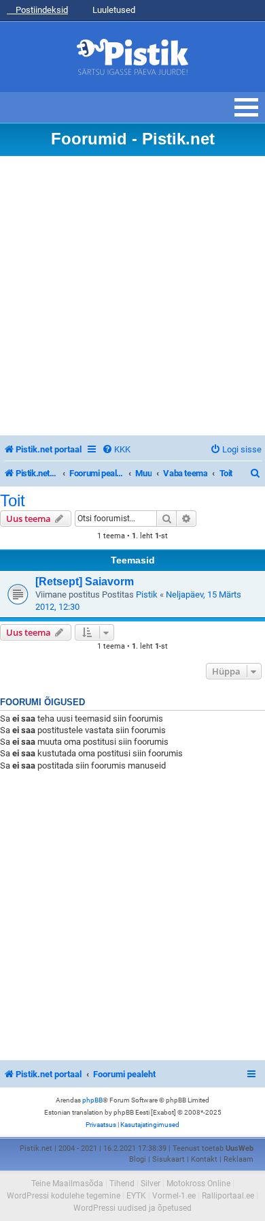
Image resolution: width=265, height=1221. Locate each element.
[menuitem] (116, 449)
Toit (12, 501)
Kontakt (204, 1159)
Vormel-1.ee (174, 1196)
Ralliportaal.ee (228, 1196)
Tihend (122, 1183)
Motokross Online (198, 1183)
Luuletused (112, 10)
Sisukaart (168, 1159)
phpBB (92, 1100)
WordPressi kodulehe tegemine (63, 1196)
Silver (150, 1183)
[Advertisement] (132, 296)
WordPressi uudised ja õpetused (132, 1208)
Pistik (147, 594)
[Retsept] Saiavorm (84, 581)
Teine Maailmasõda (67, 1183)
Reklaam (238, 1159)
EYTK (136, 1196)
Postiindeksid (41, 10)
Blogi (137, 1159)
